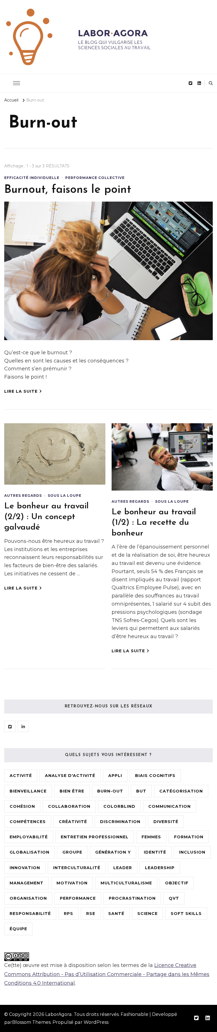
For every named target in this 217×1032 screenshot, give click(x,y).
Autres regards (23, 495)
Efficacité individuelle (31, 178)
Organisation (28, 898)
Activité (21, 775)
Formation (188, 836)
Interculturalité (76, 867)
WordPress (96, 1022)
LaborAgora (58, 1014)
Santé (116, 913)
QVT (174, 898)
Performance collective (95, 178)
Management (27, 883)
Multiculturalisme (126, 883)
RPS (68, 913)
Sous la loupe (64, 495)
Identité (155, 852)
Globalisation (29, 852)
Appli (115, 775)
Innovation (25, 867)
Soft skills (186, 913)
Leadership (160, 867)
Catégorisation (181, 791)
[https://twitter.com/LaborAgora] (10, 726)
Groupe (72, 852)
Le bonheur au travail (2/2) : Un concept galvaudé (46, 517)
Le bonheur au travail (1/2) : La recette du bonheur (154, 523)
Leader (122, 867)
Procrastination (132, 898)
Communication (169, 806)
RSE (90, 913)
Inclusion (192, 852)
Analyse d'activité (70, 775)
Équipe (18, 928)
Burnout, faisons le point (67, 190)
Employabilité (29, 836)
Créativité (73, 821)
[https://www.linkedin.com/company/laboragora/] (23, 726)
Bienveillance (28, 791)
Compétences (28, 821)
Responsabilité (30, 913)
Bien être (72, 791)
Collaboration (69, 806)
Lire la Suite (21, 391)
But (141, 791)
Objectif (176, 883)
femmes (151, 836)
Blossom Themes (31, 1022)
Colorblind (119, 806)
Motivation (72, 883)
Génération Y (113, 852)
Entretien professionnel (95, 836)
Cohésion (22, 806)
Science (147, 913)
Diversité (165, 821)
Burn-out (110, 791)
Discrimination (120, 821)
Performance (78, 898)
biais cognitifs (155, 775)
